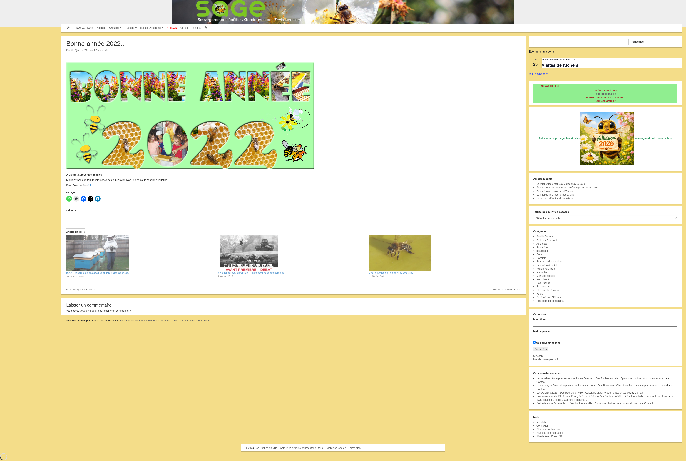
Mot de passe (541, 331)
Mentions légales (336, 448)
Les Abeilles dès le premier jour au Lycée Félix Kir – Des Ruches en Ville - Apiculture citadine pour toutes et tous (599, 378)
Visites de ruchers (560, 65)
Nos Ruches (543, 283)
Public (539, 293)
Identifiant (539, 319)
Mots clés (355, 448)
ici (89, 185)
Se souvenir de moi (548, 342)
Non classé (89, 289)
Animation (542, 247)
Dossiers (541, 258)
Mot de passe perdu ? (545, 359)
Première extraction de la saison (554, 198)
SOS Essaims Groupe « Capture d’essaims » (561, 399)
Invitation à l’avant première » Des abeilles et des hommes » (251, 272)
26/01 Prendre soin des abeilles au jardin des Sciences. (97, 273)
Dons (539, 254)
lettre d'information (605, 93)
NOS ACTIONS (84, 27)
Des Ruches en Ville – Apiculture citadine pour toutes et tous (289, 448)
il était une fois (101, 50)
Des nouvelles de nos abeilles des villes (391, 272)
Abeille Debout (544, 236)
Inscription (542, 422)
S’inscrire (538, 356)
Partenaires (543, 286)
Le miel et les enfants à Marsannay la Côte (560, 184)
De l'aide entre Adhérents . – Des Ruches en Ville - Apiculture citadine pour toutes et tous (586, 403)
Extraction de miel (546, 265)
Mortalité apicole (545, 275)
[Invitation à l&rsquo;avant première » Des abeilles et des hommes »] (291, 253)
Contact (184, 27)
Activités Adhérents (547, 240)
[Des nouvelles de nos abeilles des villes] (442, 253)
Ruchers (129, 27)
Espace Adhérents (150, 27)
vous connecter (88, 310)
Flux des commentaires (549, 432)
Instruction (542, 272)
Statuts (197, 27)
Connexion (542, 425)
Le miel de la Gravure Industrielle (555, 194)
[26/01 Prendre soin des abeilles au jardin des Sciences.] (140, 253)
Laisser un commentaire (508, 289)
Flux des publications (548, 429)
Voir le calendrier (538, 73)
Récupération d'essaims (550, 300)
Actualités (541, 243)
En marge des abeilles (549, 261)
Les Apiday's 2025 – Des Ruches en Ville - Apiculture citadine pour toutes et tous (582, 392)
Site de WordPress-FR (549, 436)
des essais (542, 250)
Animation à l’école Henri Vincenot (555, 191)
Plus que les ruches (547, 290)
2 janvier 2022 (82, 50)
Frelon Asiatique (545, 268)
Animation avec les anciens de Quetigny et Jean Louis (567, 187)
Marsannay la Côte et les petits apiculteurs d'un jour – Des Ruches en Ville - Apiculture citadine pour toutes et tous (601, 385)
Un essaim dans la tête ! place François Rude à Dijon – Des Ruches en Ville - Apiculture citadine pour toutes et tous (601, 396)
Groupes (114, 27)
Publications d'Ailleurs (548, 297)
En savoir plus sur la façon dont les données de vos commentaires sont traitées (165, 320)
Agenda (101, 27)
